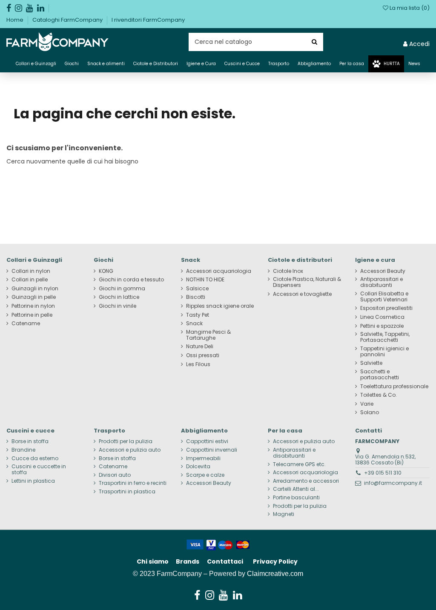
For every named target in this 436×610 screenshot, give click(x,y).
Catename (25, 323)
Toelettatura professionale (394, 386)
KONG (106, 271)
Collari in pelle (29, 280)
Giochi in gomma (122, 289)
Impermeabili (203, 458)
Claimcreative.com (275, 573)
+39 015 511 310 (383, 472)
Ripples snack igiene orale (220, 306)
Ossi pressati (202, 355)
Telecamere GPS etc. (299, 464)
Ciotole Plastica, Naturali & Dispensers (307, 282)
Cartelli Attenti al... (296, 489)
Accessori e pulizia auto (130, 450)
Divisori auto (115, 475)
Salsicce (197, 289)
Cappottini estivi (207, 441)
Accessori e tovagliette (302, 294)
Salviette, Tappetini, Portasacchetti (385, 337)
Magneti (283, 514)
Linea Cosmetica (382, 317)
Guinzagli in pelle (33, 297)
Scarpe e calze (205, 475)
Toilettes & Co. (378, 395)
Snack (194, 323)
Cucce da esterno (34, 458)
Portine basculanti (296, 498)
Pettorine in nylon (33, 306)
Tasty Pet (197, 315)
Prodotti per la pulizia (125, 441)
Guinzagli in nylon (34, 289)
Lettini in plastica (33, 481)
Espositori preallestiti (386, 308)
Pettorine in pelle (31, 315)
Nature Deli (199, 346)
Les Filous (198, 364)
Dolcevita (198, 467)
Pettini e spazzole (382, 326)
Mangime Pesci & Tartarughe (208, 335)
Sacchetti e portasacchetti (379, 375)
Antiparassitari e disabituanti (381, 282)
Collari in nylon (30, 271)
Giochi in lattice (119, 297)
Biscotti (195, 297)
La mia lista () (409, 8)
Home (15, 20)
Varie (366, 404)
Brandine (23, 450)
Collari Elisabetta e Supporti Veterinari (384, 297)
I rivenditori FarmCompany (148, 20)
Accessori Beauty (382, 271)
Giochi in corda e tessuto (131, 280)
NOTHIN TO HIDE (205, 280)
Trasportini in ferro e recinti (132, 483)
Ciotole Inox (288, 271)
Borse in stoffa (30, 441)
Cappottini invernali (211, 450)
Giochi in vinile (117, 306)
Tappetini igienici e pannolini (384, 352)
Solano (369, 412)
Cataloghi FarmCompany (68, 20)
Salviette (371, 363)
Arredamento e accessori (306, 481)
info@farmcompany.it (393, 483)
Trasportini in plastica (127, 492)
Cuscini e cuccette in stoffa (38, 469)
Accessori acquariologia (218, 271)
